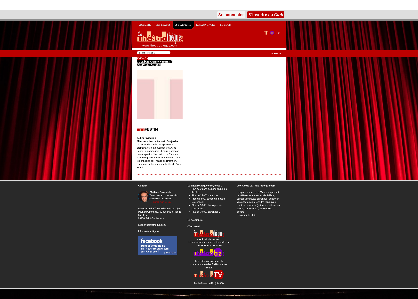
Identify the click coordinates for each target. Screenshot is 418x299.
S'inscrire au (265, 14)
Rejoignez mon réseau (160, 202)
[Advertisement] (38, 5)
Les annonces (205, 25)
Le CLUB (225, 25)
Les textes (163, 25)
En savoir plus (195, 219)
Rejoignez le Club (246, 215)
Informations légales (149, 231)
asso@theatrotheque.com (152, 224)
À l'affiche (183, 25)
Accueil (145, 25)
